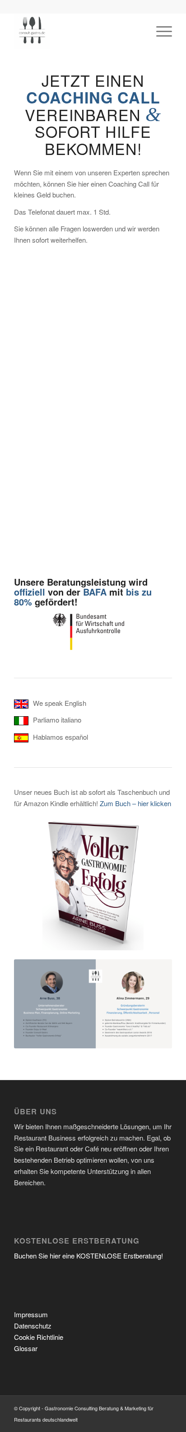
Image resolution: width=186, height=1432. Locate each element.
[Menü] (159, 31)
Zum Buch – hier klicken (135, 803)
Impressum (31, 1314)
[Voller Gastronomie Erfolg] (93, 882)
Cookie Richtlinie (38, 1337)
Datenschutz (32, 1325)
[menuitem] (159, 31)
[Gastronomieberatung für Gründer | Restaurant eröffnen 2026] (77, 31)
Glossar (25, 1348)
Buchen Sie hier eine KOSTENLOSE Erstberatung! (88, 1255)
